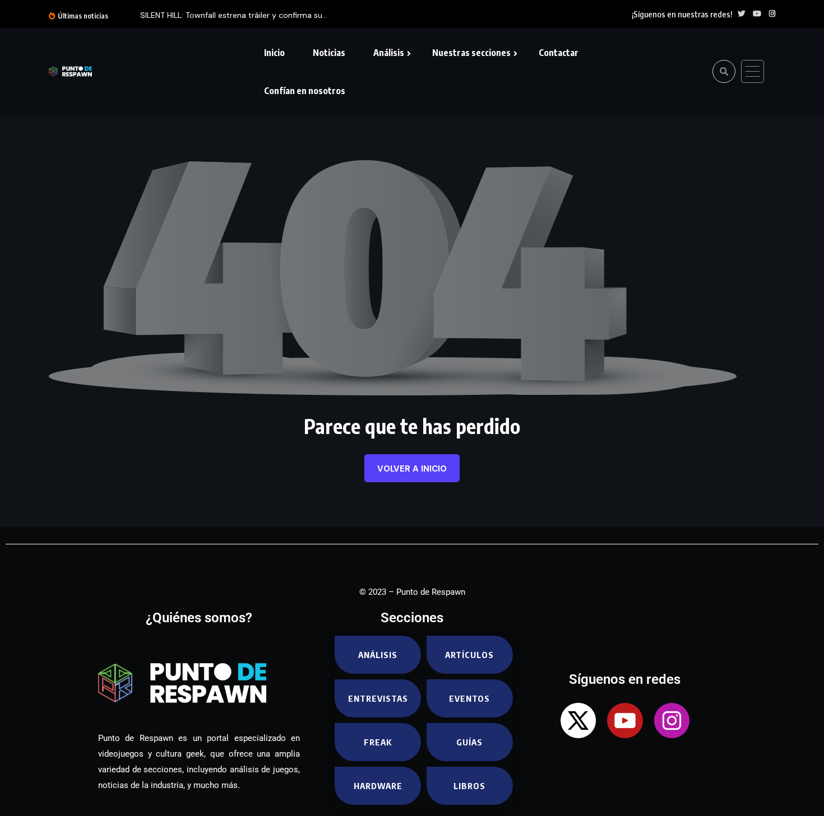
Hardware (378, 786)
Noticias (329, 52)
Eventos (469, 698)
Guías (469, 742)
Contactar (558, 52)
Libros (469, 786)
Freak (378, 742)
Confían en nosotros (304, 90)
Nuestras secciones (471, 52)
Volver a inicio (412, 468)
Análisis (388, 52)
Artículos (469, 655)
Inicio (274, 52)
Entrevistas (378, 698)
